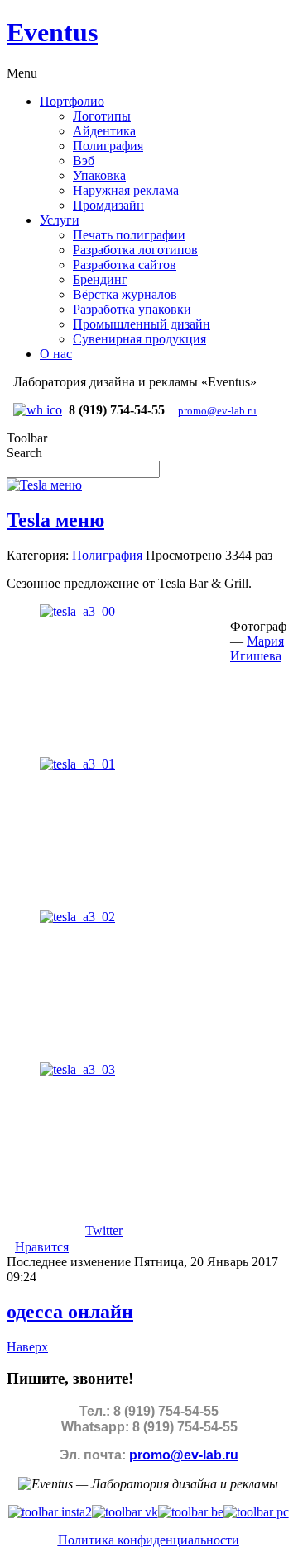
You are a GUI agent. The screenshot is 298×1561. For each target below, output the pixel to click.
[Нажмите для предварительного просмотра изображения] (44, 485)
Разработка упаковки (132, 309)
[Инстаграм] (50, 1512)
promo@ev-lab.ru (217, 410)
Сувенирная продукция (139, 339)
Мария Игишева (257, 648)
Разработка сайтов (124, 265)
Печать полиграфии (129, 235)
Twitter (104, 1230)
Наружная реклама (126, 190)
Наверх (27, 1347)
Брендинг (100, 279)
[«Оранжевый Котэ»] (256, 1512)
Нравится (42, 1247)
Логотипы (102, 116)
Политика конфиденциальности (148, 1540)
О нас (56, 354)
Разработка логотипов (135, 250)
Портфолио (72, 101)
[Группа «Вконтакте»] (125, 1512)
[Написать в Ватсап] (37, 410)
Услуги (59, 220)
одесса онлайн (70, 1311)
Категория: (38, 555)
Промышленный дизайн (141, 324)
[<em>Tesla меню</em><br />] (77, 611)
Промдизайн (108, 205)
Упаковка (99, 175)
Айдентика (104, 131)
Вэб (83, 161)
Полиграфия (108, 146)
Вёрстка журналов (125, 294)
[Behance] (190, 1512)
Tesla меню (55, 520)
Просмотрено (184, 555)
